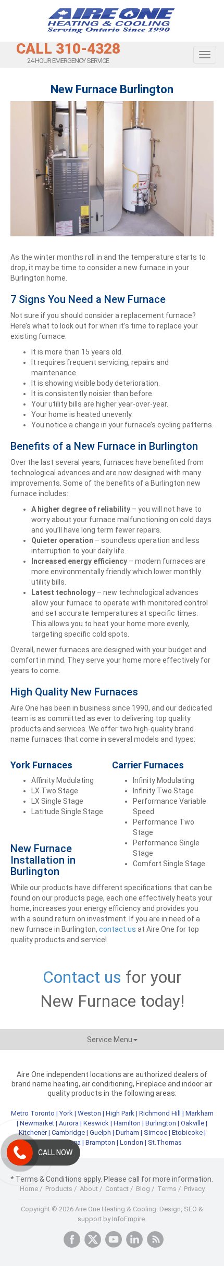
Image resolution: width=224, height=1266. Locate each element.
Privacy (194, 1189)
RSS (155, 1239)
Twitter (92, 1239)
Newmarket (37, 1123)
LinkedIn (134, 1239)
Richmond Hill (160, 1113)
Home (29, 1189)
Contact (117, 1189)
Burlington (160, 1123)
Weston (89, 1113)
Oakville (192, 1123)
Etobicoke (187, 1132)
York (66, 1113)
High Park (120, 1113)
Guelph (100, 1132)
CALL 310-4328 (68, 49)
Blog (143, 1189)
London (131, 1142)
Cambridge (68, 1132)
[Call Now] (20, 1153)
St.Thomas (165, 1142)
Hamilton (127, 1123)
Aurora (69, 1123)
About (89, 1189)
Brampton (100, 1142)
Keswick (96, 1123)
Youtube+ (113, 1239)
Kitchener (33, 1132)
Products (58, 1189)
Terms (167, 1189)
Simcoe (155, 1132)
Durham (127, 1132)
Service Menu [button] (109, 1039)
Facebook (72, 1239)
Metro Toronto (33, 1113)
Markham (199, 1113)
